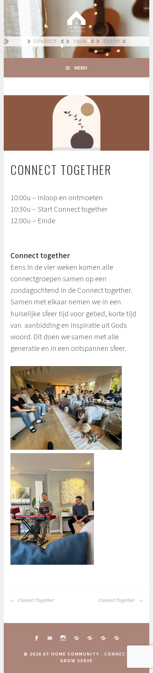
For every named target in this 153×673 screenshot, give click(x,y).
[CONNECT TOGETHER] (76, 638)
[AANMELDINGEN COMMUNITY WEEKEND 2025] (117, 638)
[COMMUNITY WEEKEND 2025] (103, 638)
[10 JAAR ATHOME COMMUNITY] (90, 638)
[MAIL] (50, 638)
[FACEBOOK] (36, 638)
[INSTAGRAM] (63, 638)
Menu (80, 67)
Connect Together (35, 600)
